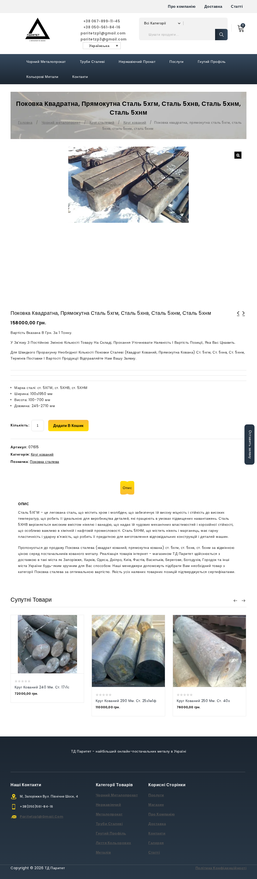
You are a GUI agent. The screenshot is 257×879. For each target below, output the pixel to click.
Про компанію (182, 6)
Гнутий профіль (212, 61)
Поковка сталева (44, 461)
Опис (127, 487)
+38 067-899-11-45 (101, 21)
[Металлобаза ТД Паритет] (37, 29)
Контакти (80, 76)
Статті (237, 6)
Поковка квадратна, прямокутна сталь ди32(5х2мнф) (243, 319)
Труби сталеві (92, 61)
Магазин (156, 804)
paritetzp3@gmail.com (102, 39)
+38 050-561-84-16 (101, 27)
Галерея (156, 842)
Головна (25, 122)
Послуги (176, 61)
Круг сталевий (102, 122)
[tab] (128, 488)
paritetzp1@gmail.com (102, 33)
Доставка (213, 6)
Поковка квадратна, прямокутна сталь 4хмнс (238, 316)
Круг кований (134, 122)
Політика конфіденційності (221, 867)
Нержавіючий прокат (137, 61)
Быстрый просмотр (42, 634)
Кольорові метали (42, 76)
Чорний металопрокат (46, 61)
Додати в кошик (68, 425)
